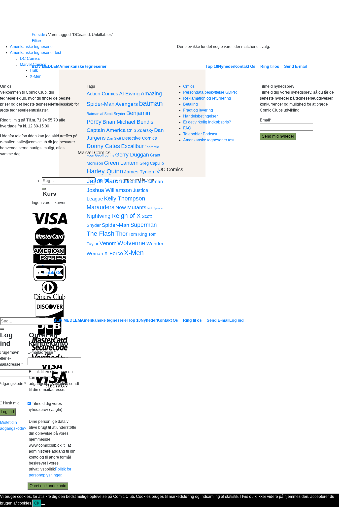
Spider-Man (115, 225)
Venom (108, 243)
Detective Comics (139, 138)
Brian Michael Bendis (127, 122)
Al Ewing (129, 93)
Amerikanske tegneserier (32, 46)
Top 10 (134, 320)
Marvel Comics (33, 64)
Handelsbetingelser (200, 116)
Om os (189, 86)
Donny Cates (103, 146)
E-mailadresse (42, 352)
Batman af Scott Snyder (106, 114)
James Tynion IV (142, 171)
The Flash (100, 233)
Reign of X (126, 215)
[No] (43, 504)
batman (151, 103)
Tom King (138, 234)
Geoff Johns (104, 155)
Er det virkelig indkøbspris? (207, 122)
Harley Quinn (105, 171)
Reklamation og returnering (207, 98)
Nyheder (149, 320)
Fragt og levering (198, 110)
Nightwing (98, 216)
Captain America (106, 130)
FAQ (187, 128)
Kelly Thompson (124, 198)
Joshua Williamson (109, 190)
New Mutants (130, 207)
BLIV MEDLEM (67, 320)
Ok (36, 503)
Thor (121, 233)
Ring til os (192, 320)
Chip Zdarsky (140, 130)
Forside (38, 35)
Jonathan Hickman (143, 181)
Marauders (100, 207)
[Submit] (2, 329)
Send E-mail (218, 320)
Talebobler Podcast (200, 134)
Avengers (126, 104)
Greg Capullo (151, 163)
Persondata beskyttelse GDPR (210, 92)
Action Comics (102, 93)
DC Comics (30, 58)
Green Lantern (121, 163)
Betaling (190, 104)
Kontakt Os (167, 320)
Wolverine (131, 242)
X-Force (113, 253)
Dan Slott (114, 138)
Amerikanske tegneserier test (35, 52)
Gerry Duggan (132, 155)
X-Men (35, 76)
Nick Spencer (155, 208)
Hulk (34, 70)
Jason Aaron (104, 181)
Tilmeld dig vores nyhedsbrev (45, 406)
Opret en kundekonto (48, 486)
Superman (143, 225)
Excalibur (132, 146)
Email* (265, 120)
